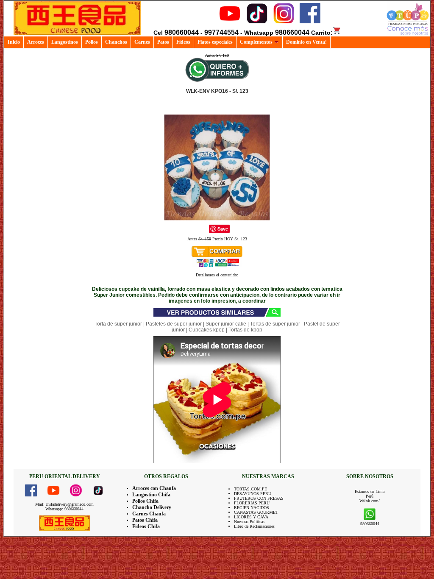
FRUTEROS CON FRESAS (259, 498)
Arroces (35, 42)
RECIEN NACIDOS (251, 507)
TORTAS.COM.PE (250, 489)
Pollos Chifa (145, 501)
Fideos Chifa (146, 526)
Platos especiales (215, 42)
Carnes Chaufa (149, 514)
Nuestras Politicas (249, 521)
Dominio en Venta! (306, 42)
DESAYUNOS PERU (252, 493)
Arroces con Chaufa (154, 488)
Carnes (142, 42)
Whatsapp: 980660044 (64, 509)
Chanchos (116, 42)
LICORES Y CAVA (251, 517)
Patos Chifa (145, 520)
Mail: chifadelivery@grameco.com (64, 504)
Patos (163, 42)
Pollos (91, 42)
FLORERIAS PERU (252, 503)
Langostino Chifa (151, 495)
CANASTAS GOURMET (256, 512)
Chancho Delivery (151, 507)
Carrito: (322, 32)
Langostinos (64, 42)
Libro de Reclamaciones (254, 526)
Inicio (14, 42)
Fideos (183, 42)
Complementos (256, 42)
